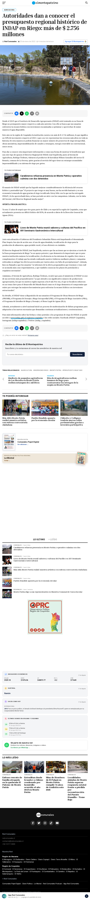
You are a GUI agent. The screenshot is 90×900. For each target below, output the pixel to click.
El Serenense (17, 869)
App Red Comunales (71, 884)
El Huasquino (17, 862)
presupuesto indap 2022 (72, 370)
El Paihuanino (54, 869)
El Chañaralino (19, 860)
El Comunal (6, 869)
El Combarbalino (48, 872)
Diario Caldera (31, 860)
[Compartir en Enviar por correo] (32, 113)
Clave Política (27, 884)
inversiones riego (41, 370)
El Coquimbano (30, 869)
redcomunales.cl (8, 838)
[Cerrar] (86, 896)
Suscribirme (77, 354)
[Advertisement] (45, 481)
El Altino (72, 860)
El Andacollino (65, 869)
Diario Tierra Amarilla (59, 860)
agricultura (27, 370)
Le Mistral (37, 884)
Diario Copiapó (43, 860)
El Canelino (60, 872)
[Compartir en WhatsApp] (27, 113)
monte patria (56, 370)
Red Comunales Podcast (52, 884)
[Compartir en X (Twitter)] (22, 113)
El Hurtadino (77, 869)
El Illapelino (70, 872)
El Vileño (18, 874)
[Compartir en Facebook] (17, 113)
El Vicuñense (42, 869)
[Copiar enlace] (37, 113)
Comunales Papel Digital (11, 884)
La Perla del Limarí (21, 872)
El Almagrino (7, 860)
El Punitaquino (35, 872)
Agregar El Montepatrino (74, 41)
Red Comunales (10, 41)
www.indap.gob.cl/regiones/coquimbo (27, 317)
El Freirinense (29, 862)
